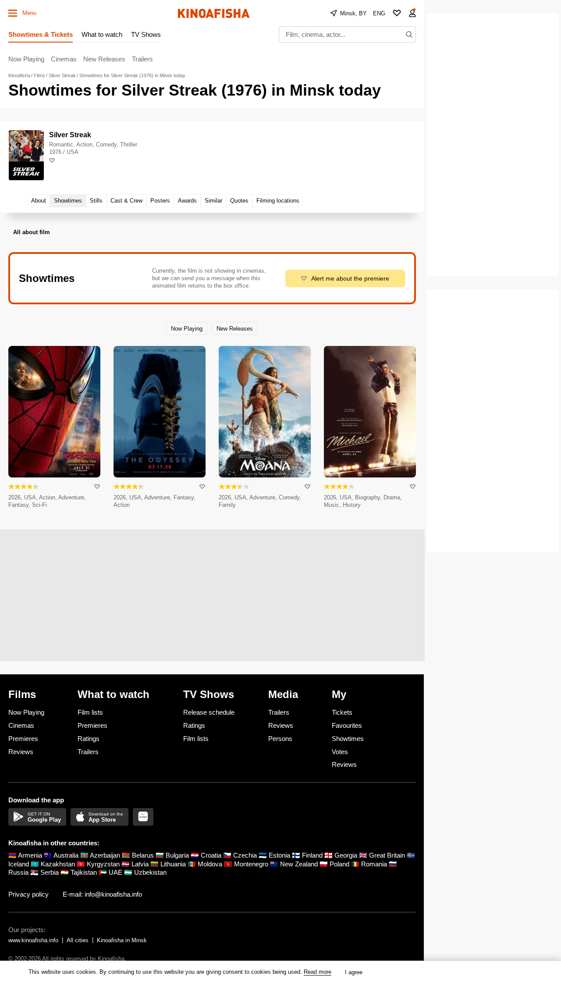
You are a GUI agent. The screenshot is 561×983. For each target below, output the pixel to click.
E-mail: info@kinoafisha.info (102, 894)
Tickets (342, 712)
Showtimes (348, 738)
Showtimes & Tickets (40, 34)
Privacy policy (28, 894)
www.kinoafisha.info (33, 940)
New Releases (104, 59)
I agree (353, 972)
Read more (317, 972)
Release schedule (208, 712)
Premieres (23, 738)
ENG (379, 13)
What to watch (102, 34)
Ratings (88, 738)
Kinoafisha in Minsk (122, 940)
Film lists (90, 712)
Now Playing (26, 59)
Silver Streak (70, 135)
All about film (31, 232)
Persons (280, 738)
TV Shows (146, 34)
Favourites (347, 725)
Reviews (20, 751)
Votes (340, 751)
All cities (78, 940)
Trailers (142, 59)
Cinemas (64, 59)
